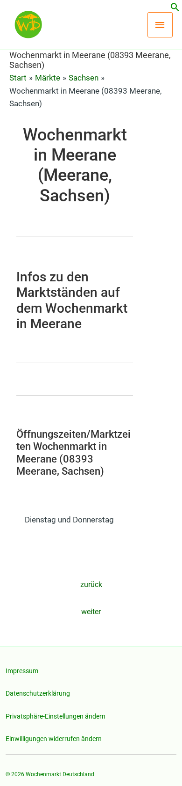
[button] (175, 9)
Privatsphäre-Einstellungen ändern (55, 716)
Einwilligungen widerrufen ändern (54, 738)
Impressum (22, 671)
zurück (91, 584)
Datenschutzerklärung (38, 693)
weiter (91, 611)
